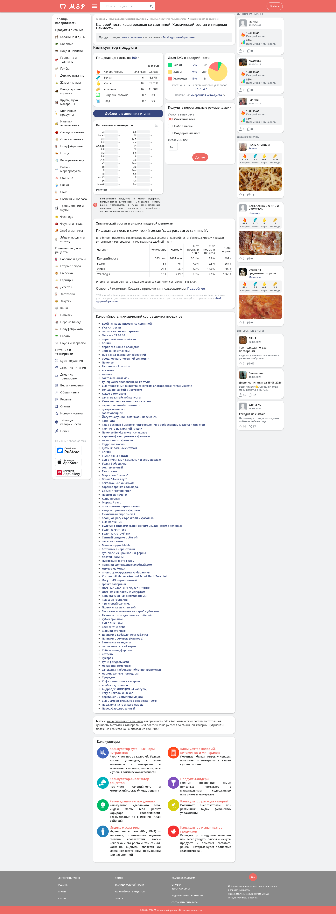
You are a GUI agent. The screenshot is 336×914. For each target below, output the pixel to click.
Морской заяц (111, 502)
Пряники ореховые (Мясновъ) (122, 638)
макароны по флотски (117, 440)
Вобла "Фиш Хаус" (114, 479)
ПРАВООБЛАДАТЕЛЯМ (183, 877)
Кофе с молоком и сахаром (121, 681)
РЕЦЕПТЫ (63, 884)
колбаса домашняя (115, 685)
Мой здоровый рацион (179, 37)
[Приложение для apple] (71, 462)
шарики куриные (114, 631)
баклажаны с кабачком (118, 483)
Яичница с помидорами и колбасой (126, 615)
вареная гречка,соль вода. (120, 487)
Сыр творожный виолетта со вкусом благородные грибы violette (147, 386)
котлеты (107, 654)
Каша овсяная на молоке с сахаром (126, 401)
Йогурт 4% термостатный (119, 580)
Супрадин (109, 677)
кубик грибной (112, 619)
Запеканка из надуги (116, 642)
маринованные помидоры (120, 673)
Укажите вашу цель (181, 114)
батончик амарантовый (118, 549)
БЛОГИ (62, 891)
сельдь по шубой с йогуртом (122, 389)
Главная (100, 18)
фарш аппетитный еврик (119, 646)
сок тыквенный (112, 467)
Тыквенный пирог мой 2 (118, 514)
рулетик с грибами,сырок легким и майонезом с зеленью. (142, 526)
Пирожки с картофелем (118, 561)
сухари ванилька (113, 409)
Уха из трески (111, 327)
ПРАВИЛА (192, 902)
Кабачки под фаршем (117, 650)
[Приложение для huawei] (71, 473)
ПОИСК (119, 877)
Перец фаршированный (118, 708)
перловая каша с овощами (120, 347)
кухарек (107, 658)
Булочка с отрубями (116, 533)
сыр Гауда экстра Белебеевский (124, 355)
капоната (108, 421)
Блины (106, 343)
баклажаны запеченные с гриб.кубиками (130, 611)
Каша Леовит (111, 498)
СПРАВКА (176, 884)
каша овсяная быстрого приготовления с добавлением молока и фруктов (153, 424)
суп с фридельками (115, 662)
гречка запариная (114, 584)
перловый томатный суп (119, 339)
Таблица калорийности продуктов (127, 18)
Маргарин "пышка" (115, 475)
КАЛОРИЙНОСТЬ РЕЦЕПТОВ (130, 891)
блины (106, 452)
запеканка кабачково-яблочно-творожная (131, 669)
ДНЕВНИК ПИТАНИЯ (69, 877)
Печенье (108, 362)
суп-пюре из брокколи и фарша (124, 553)
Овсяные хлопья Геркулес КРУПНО (126, 588)
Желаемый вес (178, 140)
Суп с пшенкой (112, 623)
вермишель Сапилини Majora (122, 697)
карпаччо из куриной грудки (122, 428)
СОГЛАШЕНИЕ (179, 902)
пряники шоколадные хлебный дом (127, 564)
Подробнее (196, 288)
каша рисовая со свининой (204, 18)
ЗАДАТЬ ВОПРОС (180, 895)
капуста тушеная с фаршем (121, 510)
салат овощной (112, 413)
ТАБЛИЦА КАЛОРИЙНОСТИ (129, 884)
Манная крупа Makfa (116, 545)
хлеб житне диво (113, 627)
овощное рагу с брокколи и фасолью (128, 518)
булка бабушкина (114, 463)
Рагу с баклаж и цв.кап (117, 693)
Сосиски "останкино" (116, 491)
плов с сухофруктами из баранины (126, 572)
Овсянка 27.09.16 (113, 335)
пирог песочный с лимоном (121, 405)
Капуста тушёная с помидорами (124, 596)
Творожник (109, 471)
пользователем (131, 37)
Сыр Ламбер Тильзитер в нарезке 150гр (129, 701)
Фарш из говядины (115, 599)
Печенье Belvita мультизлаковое (124, 432)
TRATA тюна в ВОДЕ (115, 456)
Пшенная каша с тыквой (119, 607)
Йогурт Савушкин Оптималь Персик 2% (129, 417)
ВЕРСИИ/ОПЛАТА (181, 888)
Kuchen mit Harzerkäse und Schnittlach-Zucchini (134, 576)
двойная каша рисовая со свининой (127, 323)
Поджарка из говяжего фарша (123, 704)
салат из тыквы (112, 541)
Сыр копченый (112, 522)
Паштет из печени (114, 494)
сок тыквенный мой (115, 378)
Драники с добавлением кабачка (125, 634)
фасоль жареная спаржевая (121, 331)
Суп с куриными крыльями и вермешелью (131, 459)
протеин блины (112, 557)
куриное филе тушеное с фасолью (126, 436)
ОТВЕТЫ (119, 898)
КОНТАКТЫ (197, 895)
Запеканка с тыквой (116, 351)
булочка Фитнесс (114, 529)
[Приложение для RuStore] (71, 450)
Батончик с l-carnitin (116, 366)
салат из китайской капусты (121, 397)
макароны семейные (116, 666)
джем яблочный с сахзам (119, 448)
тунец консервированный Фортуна (126, 382)
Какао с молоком (114, 393)
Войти (275, 6)
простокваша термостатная (121, 506)
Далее (200, 157)
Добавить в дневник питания (128, 113)
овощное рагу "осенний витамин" (125, 358)
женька (107, 374)
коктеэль (108, 370)
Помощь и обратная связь (71, 441)
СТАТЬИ (62, 898)
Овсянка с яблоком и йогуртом (123, 592)
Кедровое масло (113, 444)
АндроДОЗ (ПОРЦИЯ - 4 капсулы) (124, 689)
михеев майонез (113, 568)
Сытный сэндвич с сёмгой (119, 537)
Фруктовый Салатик (116, 603)
